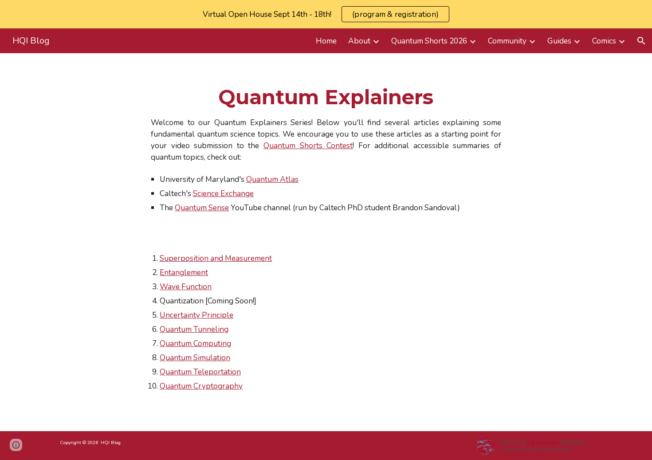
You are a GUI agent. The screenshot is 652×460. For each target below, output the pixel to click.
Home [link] (326, 40)
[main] (326, 149)
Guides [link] (559, 40)
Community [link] (507, 40)
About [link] (359, 40)
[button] (641, 40)
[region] (326, 14)
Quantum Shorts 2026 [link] (429, 40)
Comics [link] (604, 40)
